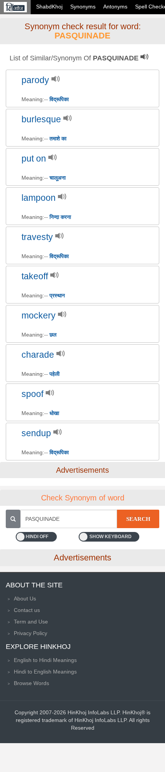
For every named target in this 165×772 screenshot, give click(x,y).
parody (35, 80)
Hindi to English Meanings (45, 672)
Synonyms (83, 6)
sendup (36, 433)
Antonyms (115, 6)
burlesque (41, 119)
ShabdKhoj (49, 6)
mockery (38, 315)
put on (33, 158)
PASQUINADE (82, 35)
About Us (25, 598)
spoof (32, 394)
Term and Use (31, 622)
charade (37, 355)
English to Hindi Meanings (45, 660)
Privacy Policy (30, 633)
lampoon (38, 198)
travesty (37, 237)
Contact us (27, 610)
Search (138, 519)
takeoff (34, 276)
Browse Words (31, 683)
